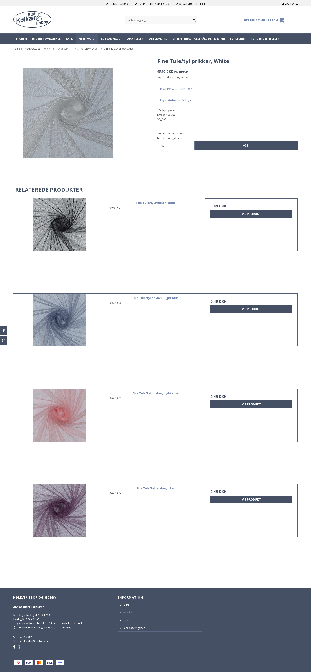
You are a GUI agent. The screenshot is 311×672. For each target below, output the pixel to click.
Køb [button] (245, 145)
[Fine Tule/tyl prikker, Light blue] (59, 340)
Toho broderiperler (265, 39)
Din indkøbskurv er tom (261, 20)
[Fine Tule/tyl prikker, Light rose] (59, 435)
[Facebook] (3, 330)
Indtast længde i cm (170, 138)
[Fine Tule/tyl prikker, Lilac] (59, 530)
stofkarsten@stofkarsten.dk (36, 641)
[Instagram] (3, 340)
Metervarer (87, 39)
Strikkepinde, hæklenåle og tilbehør (198, 39)
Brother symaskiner (46, 39)
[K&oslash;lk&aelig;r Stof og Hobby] (41, 20)
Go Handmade (110, 39)
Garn (69, 39)
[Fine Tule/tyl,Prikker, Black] (59, 244)
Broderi (21, 39)
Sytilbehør (237, 39)
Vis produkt (251, 214)
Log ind (289, 3)
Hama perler (134, 39)
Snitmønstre (157, 39)
